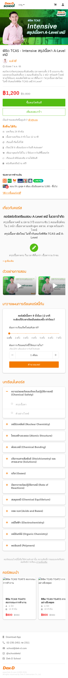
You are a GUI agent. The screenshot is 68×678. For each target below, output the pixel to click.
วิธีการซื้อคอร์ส (11, 193)
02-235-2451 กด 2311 (18, 642)
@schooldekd (13, 653)
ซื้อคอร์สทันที (34, 102)
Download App (13, 637)
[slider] (9, 333)
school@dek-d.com (17, 648)
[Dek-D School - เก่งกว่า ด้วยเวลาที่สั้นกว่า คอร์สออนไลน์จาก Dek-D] (9, 4)
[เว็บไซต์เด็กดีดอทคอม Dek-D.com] (9, 668)
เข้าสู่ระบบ (33, 120)
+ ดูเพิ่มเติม (8, 261)
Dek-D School (13, 658)
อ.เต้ (11, 60)
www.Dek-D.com (9, 672)
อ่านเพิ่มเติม (41, 562)
